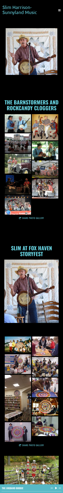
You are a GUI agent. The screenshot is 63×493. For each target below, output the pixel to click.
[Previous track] (51, 488)
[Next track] (59, 488)
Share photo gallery (33, 218)
